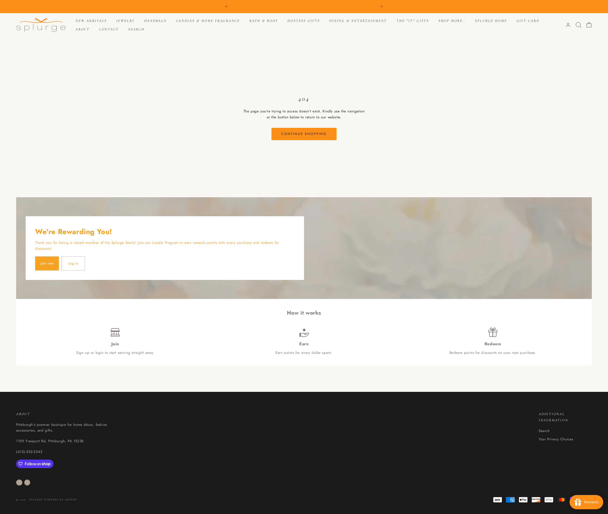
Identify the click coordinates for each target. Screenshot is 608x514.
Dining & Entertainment (358, 21)
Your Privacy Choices (556, 439)
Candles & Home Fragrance (208, 21)
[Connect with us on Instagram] (19, 482)
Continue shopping (304, 133)
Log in (73, 263)
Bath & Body (263, 21)
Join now (47, 263)
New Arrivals (91, 21)
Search (136, 29)
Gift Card (528, 21)
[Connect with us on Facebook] (27, 482)
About (83, 29)
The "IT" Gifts (412, 21)
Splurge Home (491, 21)
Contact (109, 29)
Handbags (155, 21)
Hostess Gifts (303, 21)
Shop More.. (452, 21)
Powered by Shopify (60, 499)
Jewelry (125, 21)
